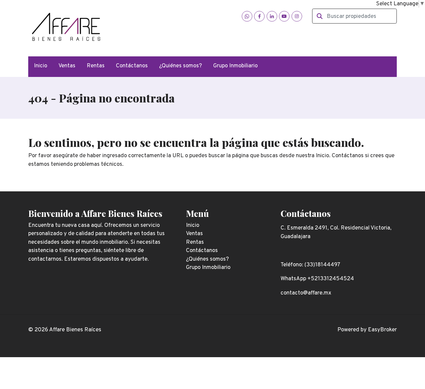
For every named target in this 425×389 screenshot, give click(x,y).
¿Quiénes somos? (180, 66)
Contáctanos (132, 66)
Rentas (96, 66)
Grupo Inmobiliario (235, 66)
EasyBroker (382, 330)
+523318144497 (161, 29)
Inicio (40, 66)
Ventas (66, 66)
